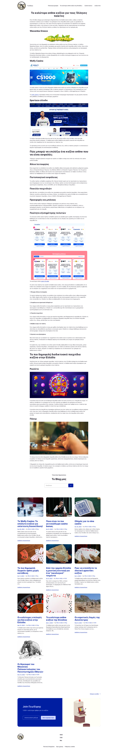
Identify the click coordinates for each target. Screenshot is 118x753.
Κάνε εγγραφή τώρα (48, 717)
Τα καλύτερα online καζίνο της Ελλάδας (56, 618)
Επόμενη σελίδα (95, 694)
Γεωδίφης (30, 5)
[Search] (70, 485)
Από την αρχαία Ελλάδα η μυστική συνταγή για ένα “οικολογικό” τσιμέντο (58, 572)
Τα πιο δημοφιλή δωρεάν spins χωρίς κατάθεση (28, 570)
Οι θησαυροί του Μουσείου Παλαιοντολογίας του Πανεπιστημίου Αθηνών (30, 668)
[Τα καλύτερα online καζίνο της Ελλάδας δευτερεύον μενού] (82, 5)
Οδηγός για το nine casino (84, 522)
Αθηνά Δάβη (31, 529)
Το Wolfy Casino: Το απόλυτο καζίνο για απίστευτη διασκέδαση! (30, 523)
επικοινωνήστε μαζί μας (31, 717)
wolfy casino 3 (35, 94)
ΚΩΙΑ (65, 578)
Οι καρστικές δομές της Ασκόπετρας (87, 618)
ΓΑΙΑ (61, 737)
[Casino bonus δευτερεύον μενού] (92, 5)
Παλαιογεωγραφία (53, 5)
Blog (37, 529)
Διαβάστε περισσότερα (23, 540)
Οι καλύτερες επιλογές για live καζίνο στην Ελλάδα (29, 620)
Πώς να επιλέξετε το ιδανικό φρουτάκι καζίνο (86, 570)
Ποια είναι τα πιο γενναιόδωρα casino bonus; (57, 523)
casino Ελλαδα (45, 281)
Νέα (61, 740)
